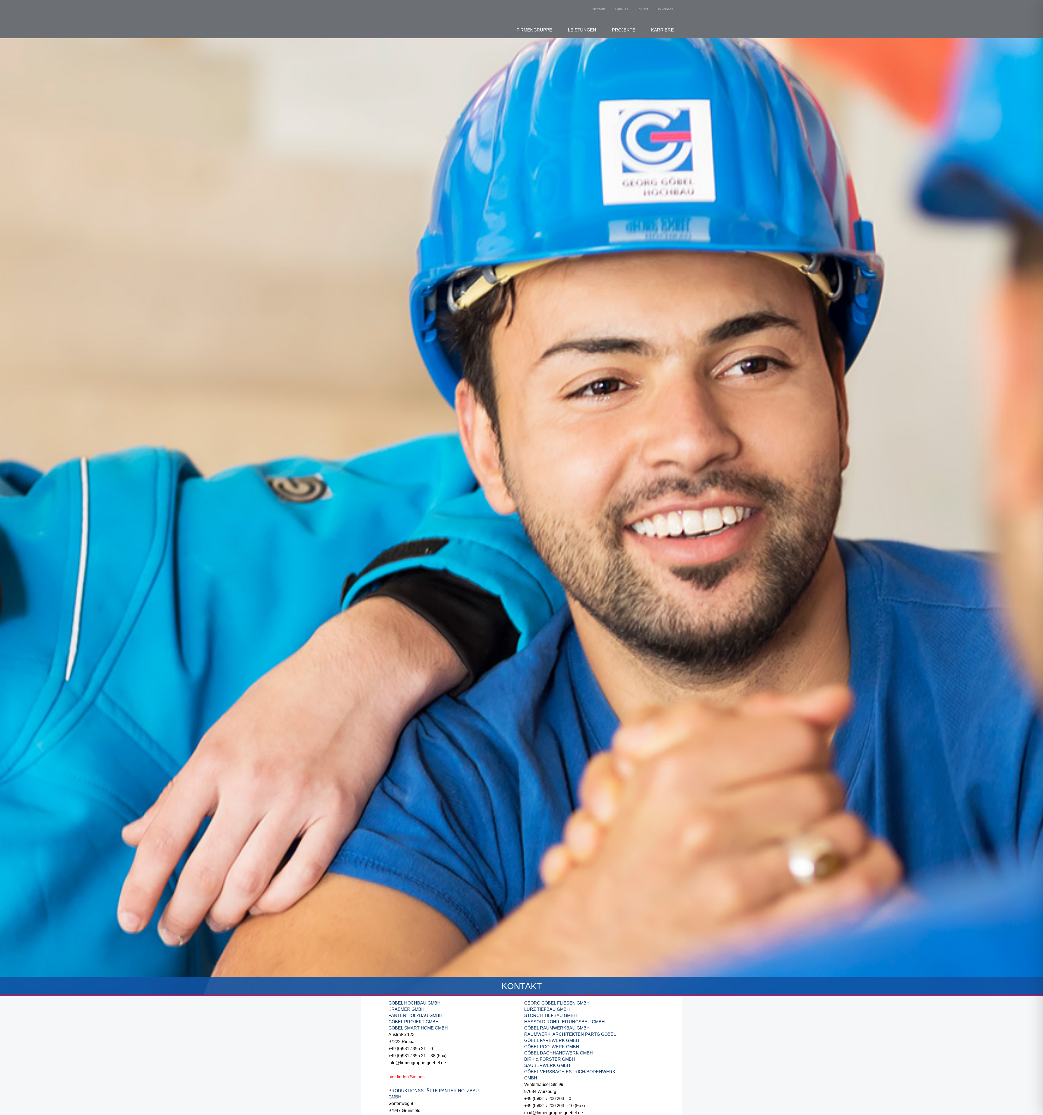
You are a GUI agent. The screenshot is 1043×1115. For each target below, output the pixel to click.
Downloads (664, 9)
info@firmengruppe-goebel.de (417, 1062)
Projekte (623, 30)
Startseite (599, 9)
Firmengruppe (534, 30)
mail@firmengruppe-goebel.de (553, 1112)
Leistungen (582, 30)
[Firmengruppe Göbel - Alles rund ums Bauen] (410, 18)
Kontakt (642, 9)
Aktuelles (621, 9)
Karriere (662, 30)
